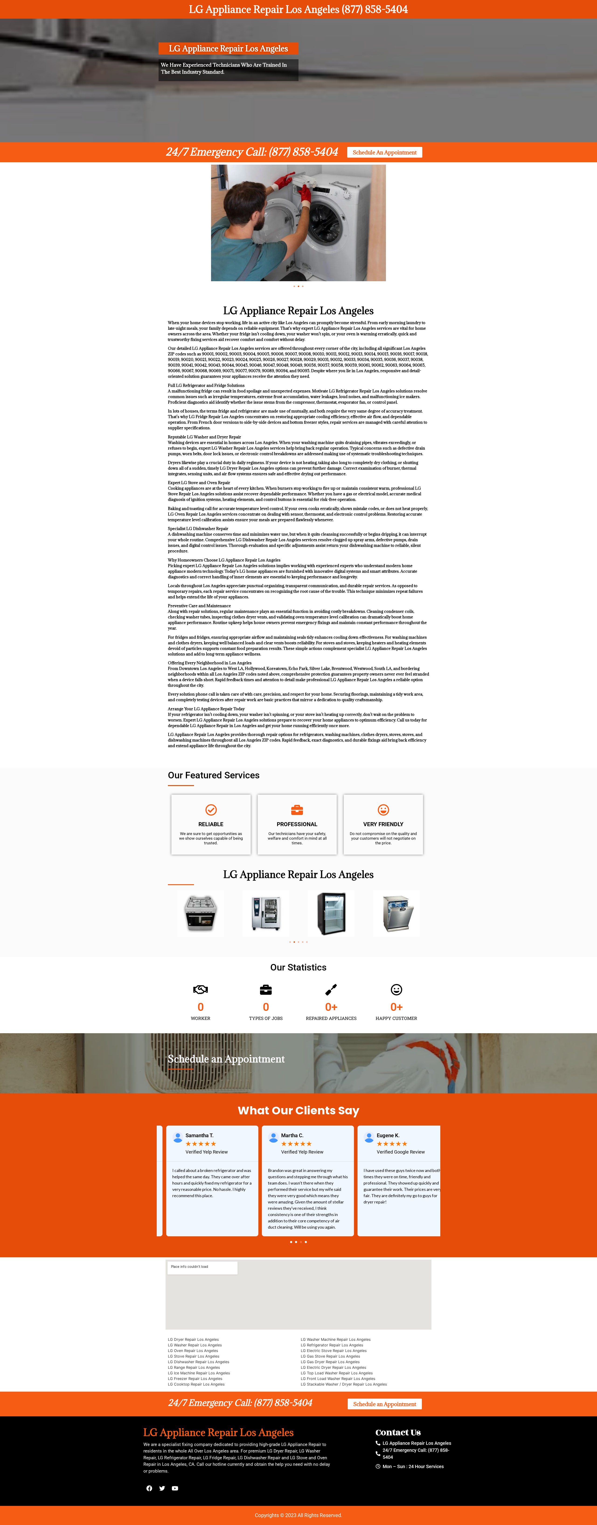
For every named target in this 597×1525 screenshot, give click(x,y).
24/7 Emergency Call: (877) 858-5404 (252, 151)
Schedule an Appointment (226, 1058)
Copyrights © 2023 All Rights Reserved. (298, 1515)
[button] (294, 286)
